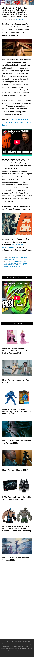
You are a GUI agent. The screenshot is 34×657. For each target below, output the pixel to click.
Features (20, 585)
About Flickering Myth (21, 623)
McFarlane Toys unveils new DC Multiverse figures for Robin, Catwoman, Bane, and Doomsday (16, 528)
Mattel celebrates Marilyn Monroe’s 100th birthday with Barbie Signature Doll (14, 351)
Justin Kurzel (22, 263)
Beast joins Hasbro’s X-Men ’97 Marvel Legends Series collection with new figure (16, 411)
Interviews (23, 258)
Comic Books (20, 607)
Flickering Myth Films (20, 617)
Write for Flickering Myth (21, 629)
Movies (6, 259)
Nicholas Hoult (9, 265)
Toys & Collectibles (21, 613)
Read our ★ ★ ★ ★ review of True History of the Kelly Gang (16, 122)
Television (21, 604)
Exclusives (15, 258)
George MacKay (12, 263)
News (21, 578)
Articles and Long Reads (21, 588)
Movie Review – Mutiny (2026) (15, 470)
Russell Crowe (19, 265)
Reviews (20, 582)
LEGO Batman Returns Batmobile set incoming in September (16, 498)
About (20, 620)
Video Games (20, 610)
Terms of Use (23, 648)
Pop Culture (21, 598)
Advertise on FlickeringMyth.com (21, 626)
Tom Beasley (13, 259)
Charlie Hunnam (17, 261)
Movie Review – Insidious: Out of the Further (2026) (16, 442)
